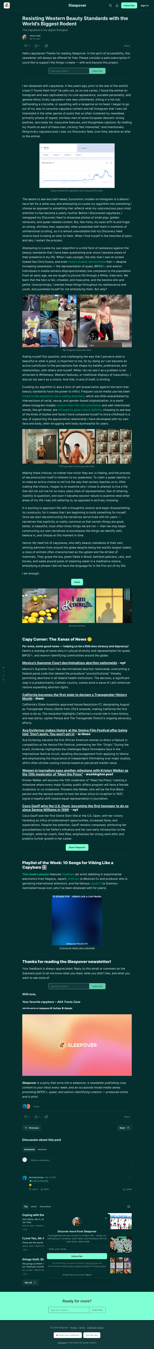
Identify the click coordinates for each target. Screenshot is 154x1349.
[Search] (110, 5)
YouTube (56, 1008)
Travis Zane (35, 36)
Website (68, 1008)
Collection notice (95, 1327)
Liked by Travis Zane (40, 1181)
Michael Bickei (36, 1177)
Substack (62, 1342)
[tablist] (35, 1149)
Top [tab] (26, 1206)
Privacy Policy (100, 1266)
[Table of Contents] (3, 675)
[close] (105, 1218)
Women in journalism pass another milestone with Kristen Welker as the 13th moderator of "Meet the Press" (75, 772)
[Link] (18, 639)
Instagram (44, 1008)
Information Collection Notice (76, 1266)
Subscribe (129, 5)
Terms (82, 1327)
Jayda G (96, 883)
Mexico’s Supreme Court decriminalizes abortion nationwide (69, 663)
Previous (34, 1127)
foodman (68, 874)
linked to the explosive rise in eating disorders (53, 396)
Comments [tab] (29, 1149)
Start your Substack (69, 1335)
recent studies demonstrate (87, 262)
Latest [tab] (34, 1206)
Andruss (73, 879)
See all (28, 1282)
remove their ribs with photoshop (78, 405)
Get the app (92, 1335)
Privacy (73, 1327)
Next (122, 1127)
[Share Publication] (117, 5)
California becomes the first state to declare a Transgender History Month (74, 696)
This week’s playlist (35, 874)
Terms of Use (91, 1263)
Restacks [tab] (42, 1149)
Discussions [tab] (45, 1206)
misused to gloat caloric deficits (80, 410)
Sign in (145, 5)
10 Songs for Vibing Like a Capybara (77, 948)
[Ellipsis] (130, 1177)
